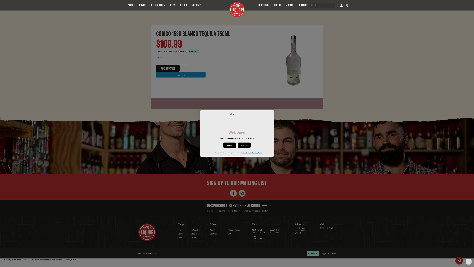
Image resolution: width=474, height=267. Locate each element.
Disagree (244, 145)
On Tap (277, 5)
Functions (263, 5)
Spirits (142, 5)
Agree (229, 145)
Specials (196, 5)
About (289, 5)
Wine (131, 5)
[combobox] (322, 5)
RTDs (172, 5)
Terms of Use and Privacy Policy (251, 153)
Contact (302, 5)
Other (183, 5)
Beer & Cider (158, 5)
